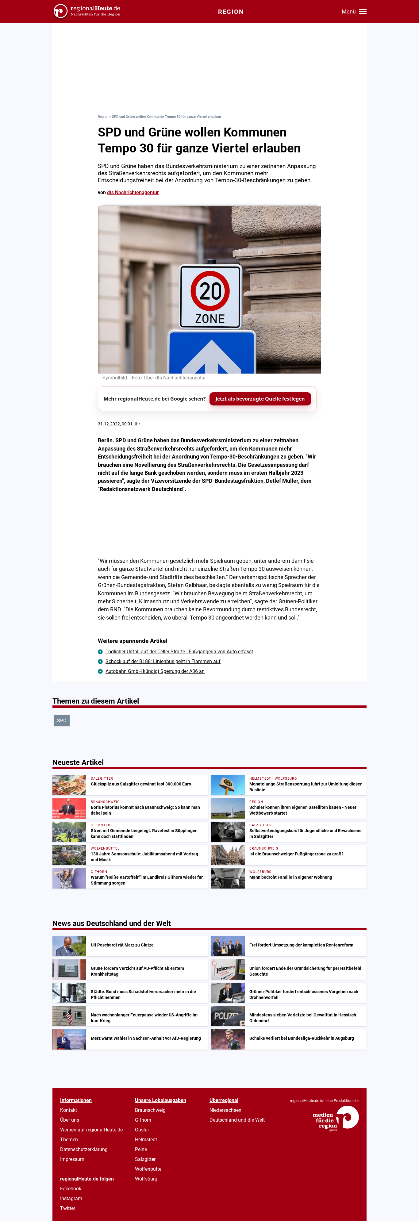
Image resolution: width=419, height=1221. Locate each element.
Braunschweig (150, 1110)
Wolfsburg (146, 1179)
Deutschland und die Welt (237, 1120)
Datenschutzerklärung (84, 1149)
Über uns (69, 1120)
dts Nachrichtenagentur (133, 192)
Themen (69, 1139)
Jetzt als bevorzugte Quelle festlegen (260, 398)
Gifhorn (143, 1120)
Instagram (71, 1198)
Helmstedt (146, 1139)
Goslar (142, 1130)
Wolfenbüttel (149, 1169)
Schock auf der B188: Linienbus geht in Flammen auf (163, 661)
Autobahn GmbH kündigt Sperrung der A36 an (155, 671)
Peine (141, 1149)
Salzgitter (145, 1159)
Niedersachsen (225, 1110)
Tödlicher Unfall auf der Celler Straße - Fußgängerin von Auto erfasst (179, 652)
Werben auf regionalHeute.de (91, 1130)
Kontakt (68, 1110)
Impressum (72, 1159)
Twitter (67, 1208)
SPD (62, 721)
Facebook (70, 1189)
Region (103, 117)
